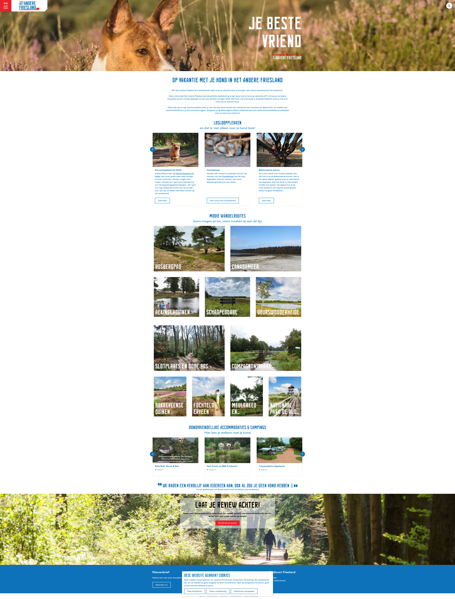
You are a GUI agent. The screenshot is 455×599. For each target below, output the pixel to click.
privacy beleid (235, 596)
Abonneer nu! (161, 585)
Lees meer (162, 200)
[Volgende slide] (302, 149)
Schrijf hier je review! (227, 523)
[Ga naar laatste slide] (152, 149)
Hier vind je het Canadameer (223, 200)
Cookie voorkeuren (250, 596)
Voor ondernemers (277, 580)
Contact (273, 578)
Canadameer (228, 176)
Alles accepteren (194, 591)
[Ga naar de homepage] (29, 6)
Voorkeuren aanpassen (244, 591)
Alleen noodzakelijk (218, 591)
